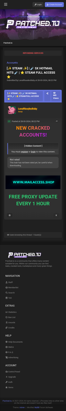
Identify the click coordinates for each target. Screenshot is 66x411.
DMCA (11, 347)
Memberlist (13, 287)
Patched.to (8, 43)
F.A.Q (10, 352)
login (33, 151)
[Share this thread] (47, 96)
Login (39, 5)
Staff (10, 282)
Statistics (12, 312)
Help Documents (15, 342)
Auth (10, 382)
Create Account (55, 5)
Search (11, 293)
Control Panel (14, 372)
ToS (10, 298)
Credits (11, 328)
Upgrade (12, 377)
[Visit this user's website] (9, 215)
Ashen (22, 407)
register (24, 151)
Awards (11, 322)
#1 (57, 121)
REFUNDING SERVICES (33, 53)
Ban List (11, 317)
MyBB (37, 407)
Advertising (13, 357)
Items (10, 387)
